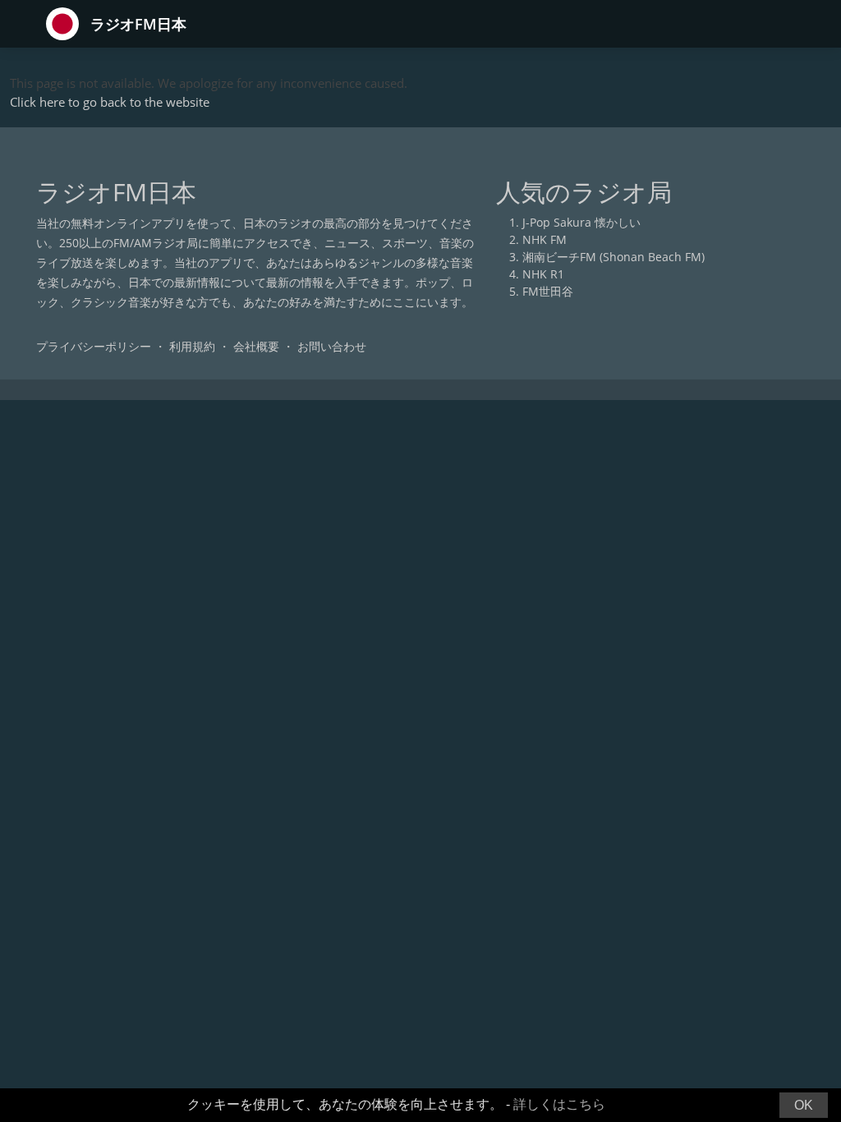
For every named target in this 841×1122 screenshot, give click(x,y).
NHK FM (544, 239)
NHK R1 (543, 274)
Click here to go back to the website (109, 102)
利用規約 (192, 346)
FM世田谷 (547, 291)
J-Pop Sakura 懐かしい (581, 222)
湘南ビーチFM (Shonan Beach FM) (613, 256)
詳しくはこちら (559, 1104)
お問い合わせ (331, 346)
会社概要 (256, 346)
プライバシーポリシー (93, 346)
